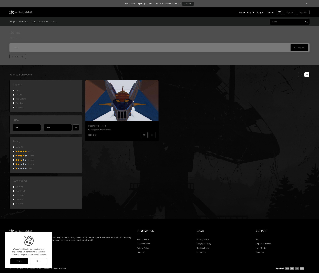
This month (20, 191)
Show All (19, 147)
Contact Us (201, 252)
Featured (19, 107)
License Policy (143, 243)
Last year (19, 204)
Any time (19, 187)
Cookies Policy (203, 248)
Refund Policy (143, 248)
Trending (19, 103)
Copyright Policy (204, 243)
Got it (19, 261)
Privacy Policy (203, 239)
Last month (20, 195)
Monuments (106, 130)
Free (17, 90)
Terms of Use (143, 239)
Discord (188, 4)
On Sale (18, 94)
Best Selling (20, 99)
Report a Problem (264, 243)
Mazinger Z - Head (97, 126)
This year (19, 199)
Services (260, 252)
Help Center (261, 248)
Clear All (19, 56)
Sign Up (303, 12)
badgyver (95, 130)
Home (12, 38)
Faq (257, 239)
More (38, 261)
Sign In (289, 12)
